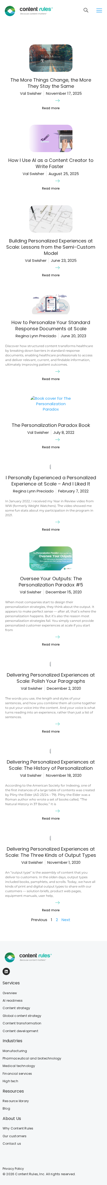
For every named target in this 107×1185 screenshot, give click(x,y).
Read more (51, 108)
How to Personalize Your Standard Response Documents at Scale (50, 325)
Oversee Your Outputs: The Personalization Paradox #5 (51, 581)
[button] (99, 10)
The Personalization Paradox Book (51, 425)
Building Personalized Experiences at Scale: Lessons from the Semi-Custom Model (50, 247)
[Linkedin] (6, 971)
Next (66, 919)
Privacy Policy (13, 1168)
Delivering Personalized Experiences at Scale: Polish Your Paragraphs (51, 678)
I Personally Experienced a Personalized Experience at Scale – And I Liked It (51, 480)
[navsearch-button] (86, 10)
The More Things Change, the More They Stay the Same (50, 83)
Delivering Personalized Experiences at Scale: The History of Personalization (51, 765)
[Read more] (57, 100)
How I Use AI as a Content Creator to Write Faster (50, 163)
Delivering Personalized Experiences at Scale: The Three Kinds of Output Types (50, 852)
